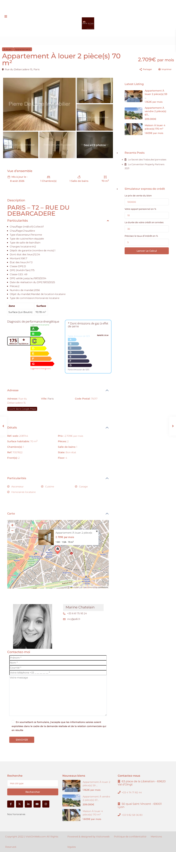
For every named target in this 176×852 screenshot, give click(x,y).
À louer (8, 49)
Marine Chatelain (80, 607)
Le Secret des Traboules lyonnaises (147, 159)
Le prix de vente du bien (138, 195)
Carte (11, 513)
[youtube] (96, 7)
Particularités (16, 478)
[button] (58, 550)
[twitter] (82, 7)
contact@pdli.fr (98, 1)
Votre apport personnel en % (140, 209)
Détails (12, 427)
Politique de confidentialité (130, 836)
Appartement (22, 49)
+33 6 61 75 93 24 (77, 613)
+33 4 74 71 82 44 (132, 792)
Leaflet (75, 587)
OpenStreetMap (89, 587)
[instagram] (103, 7)
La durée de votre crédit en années (144, 222)
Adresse (13, 390)
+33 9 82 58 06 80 (76, 1)
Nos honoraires (16, 814)
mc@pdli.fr (73, 619)
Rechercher (32, 791)
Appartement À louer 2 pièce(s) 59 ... (156, 94)
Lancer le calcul (147, 250)
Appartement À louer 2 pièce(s (74, 532)
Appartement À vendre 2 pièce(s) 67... (155, 111)
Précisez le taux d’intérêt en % (141, 236)
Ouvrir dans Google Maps (22, 408)
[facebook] (75, 7)
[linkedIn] (89, 7)
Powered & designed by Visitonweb (88, 836)
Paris (37, 69)
